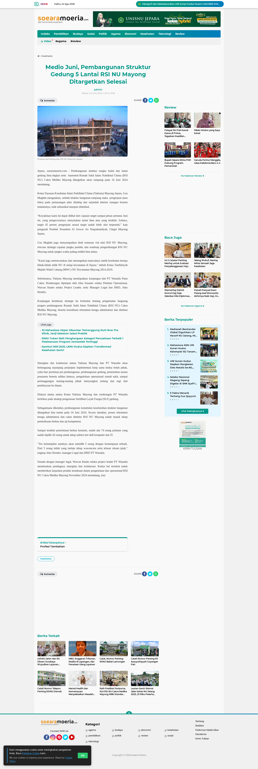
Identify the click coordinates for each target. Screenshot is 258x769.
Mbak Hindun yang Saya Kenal (207, 131)
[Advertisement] (145, 158)
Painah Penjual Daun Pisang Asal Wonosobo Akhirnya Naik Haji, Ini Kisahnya (206, 293)
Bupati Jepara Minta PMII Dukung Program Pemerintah (177, 163)
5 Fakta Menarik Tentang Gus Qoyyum (183, 394)
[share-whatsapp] (156, 100)
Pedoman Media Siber (207, 730)
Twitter (67, 741)
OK (83, 755)
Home (44, 4)
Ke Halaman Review (192, 175)
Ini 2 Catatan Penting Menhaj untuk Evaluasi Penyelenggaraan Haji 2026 (176, 263)
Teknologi (164, 33)
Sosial (91, 33)
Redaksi (199, 725)
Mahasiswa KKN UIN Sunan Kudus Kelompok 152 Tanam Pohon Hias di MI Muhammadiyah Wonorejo (182, 348)
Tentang (199, 721)
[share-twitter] (150, 100)
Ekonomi (130, 33)
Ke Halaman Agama (192, 306)
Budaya (78, 33)
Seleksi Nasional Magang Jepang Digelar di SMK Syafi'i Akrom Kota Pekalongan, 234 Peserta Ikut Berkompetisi (182, 380)
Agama (116, 33)
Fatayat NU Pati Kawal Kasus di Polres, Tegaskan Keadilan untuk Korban (176, 133)
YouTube (74, 741)
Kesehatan (147, 33)
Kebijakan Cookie (31, 753)
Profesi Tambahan (52, 546)
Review (180, 33)
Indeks (45, 33)
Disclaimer (201, 734)
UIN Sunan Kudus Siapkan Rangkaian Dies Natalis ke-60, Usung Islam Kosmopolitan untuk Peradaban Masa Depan (182, 364)
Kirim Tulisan (202, 738)
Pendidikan (61, 33)
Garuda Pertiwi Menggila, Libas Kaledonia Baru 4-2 (207, 161)
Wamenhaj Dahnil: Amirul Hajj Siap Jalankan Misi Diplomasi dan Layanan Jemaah (177, 293)
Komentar (49, 100)
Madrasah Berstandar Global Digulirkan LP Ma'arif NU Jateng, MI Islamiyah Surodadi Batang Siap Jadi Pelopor (183, 332)
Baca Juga (173, 238)
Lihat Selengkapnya (192, 411)
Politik (103, 33)
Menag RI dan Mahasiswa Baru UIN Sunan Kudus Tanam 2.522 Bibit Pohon (181, 4)
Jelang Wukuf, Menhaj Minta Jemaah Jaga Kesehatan (206, 263)
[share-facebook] (145, 100)
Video (47, 41)
